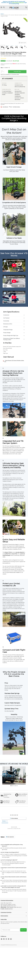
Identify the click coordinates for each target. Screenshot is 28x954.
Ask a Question (10, 836)
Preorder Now (17, 71)
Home (2, 13)
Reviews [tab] (4, 821)
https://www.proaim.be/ (18, 2)
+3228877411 (4, 906)
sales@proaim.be (7, 908)
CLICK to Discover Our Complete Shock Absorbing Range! (14, 118)
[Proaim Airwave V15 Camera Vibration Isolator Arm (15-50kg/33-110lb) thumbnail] (3, 47)
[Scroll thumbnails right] (26, 47)
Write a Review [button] (14, 818)
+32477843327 (7, 907)
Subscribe (23, 929)
